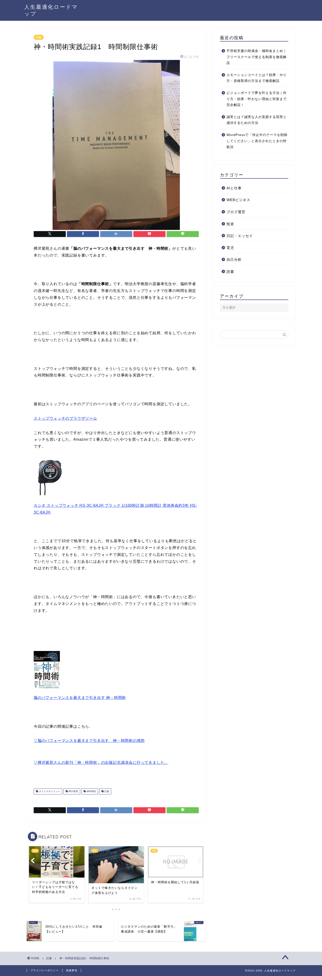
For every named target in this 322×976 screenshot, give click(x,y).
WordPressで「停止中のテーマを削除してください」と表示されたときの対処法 (257, 141)
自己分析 (234, 260)
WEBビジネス (238, 200)
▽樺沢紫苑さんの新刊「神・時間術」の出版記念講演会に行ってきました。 (101, 763)
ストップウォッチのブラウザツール (65, 418)
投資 (230, 224)
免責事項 (71, 970)
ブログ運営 (236, 212)
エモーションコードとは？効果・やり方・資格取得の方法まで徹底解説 (257, 78)
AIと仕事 (234, 188)
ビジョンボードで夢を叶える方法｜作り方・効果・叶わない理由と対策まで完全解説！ (257, 99)
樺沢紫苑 (73, 791)
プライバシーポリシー (44, 970)
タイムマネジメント (49, 791)
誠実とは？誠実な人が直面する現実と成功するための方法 (257, 120)
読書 (38, 37)
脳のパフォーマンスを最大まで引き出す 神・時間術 (80, 698)
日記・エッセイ (240, 236)
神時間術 (91, 791)
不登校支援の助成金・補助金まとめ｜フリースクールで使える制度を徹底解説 (257, 57)
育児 (230, 248)
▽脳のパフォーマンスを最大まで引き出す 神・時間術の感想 (89, 741)
